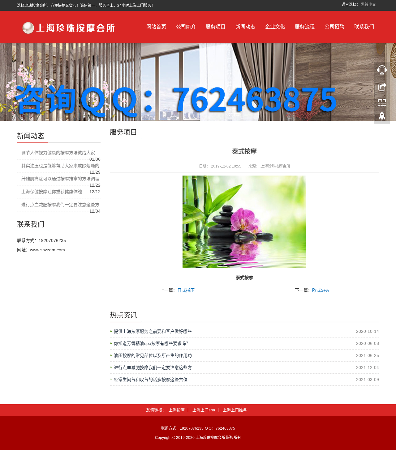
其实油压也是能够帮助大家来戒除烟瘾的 (60, 165)
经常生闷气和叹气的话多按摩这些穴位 (150, 379)
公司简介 (186, 26)
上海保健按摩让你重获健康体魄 (51, 191)
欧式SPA (320, 290)
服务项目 (216, 26)
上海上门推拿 (235, 410)
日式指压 (186, 290)
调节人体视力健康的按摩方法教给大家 (58, 152)
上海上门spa (203, 410)
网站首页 (156, 26)
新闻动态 (245, 26)
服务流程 (305, 26)
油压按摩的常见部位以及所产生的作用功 (153, 355)
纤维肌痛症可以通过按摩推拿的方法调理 (60, 178)
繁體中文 (368, 4)
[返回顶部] (382, 118)
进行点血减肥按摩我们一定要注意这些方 (153, 367)
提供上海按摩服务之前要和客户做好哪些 (153, 331)
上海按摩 (177, 410)
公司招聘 (334, 26)
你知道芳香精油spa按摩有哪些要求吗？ (152, 343)
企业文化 (275, 26)
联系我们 (364, 26)
